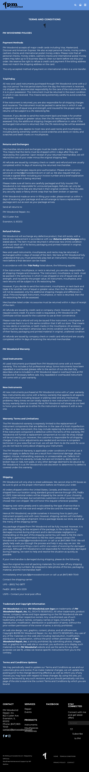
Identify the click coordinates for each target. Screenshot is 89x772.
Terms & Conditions (67, 756)
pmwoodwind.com (16, 756)
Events (28, 712)
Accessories (31, 731)
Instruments (31, 724)
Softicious (6, 758)
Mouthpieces (31, 728)
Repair (28, 709)
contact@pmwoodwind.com (17, 729)
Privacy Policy (59, 762)
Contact (70, 762)
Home (56, 756)
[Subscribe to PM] (77, 729)
